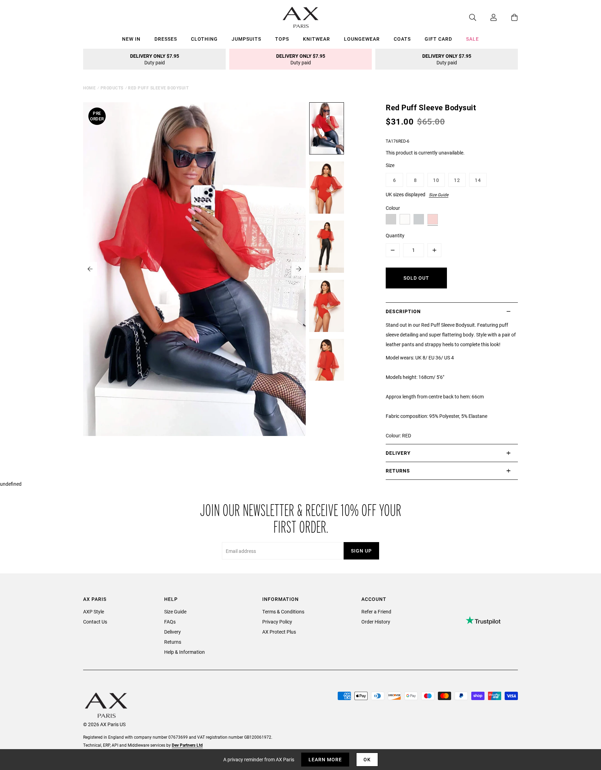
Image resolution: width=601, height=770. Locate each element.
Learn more (325, 759)
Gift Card (438, 38)
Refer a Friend (376, 611)
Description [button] (403, 311)
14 (478, 180)
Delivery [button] (398, 453)
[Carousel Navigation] (194, 269)
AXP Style (93, 611)
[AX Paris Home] (301, 17)
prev (90, 269)
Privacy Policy (277, 621)
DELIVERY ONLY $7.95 (154, 59)
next (299, 269)
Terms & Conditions (283, 611)
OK (367, 759)
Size (390, 165)
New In (131, 38)
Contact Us (95, 621)
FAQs (170, 621)
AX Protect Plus (279, 631)
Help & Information (184, 652)
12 (457, 180)
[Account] (486, 17)
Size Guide (438, 194)
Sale (472, 38)
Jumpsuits (246, 38)
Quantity (395, 235)
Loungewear (362, 38)
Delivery (172, 631)
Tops (282, 38)
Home (89, 87)
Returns (172, 641)
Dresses (165, 38)
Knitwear (316, 38)
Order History (375, 621)
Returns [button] (398, 470)
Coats (402, 38)
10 (436, 180)
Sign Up (361, 550)
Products (112, 87)
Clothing (204, 38)
